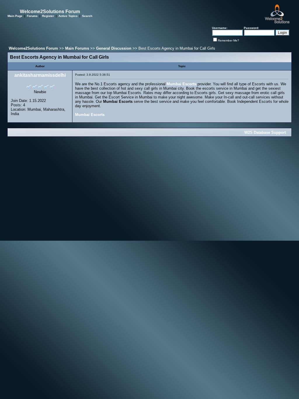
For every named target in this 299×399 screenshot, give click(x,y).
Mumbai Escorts (181, 84)
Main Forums (77, 48)
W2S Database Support (265, 132)
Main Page (15, 16)
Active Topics (68, 16)
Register (48, 16)
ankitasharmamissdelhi (40, 75)
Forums (32, 16)
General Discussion (113, 48)
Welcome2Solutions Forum (33, 48)
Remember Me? (228, 40)
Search (87, 16)
